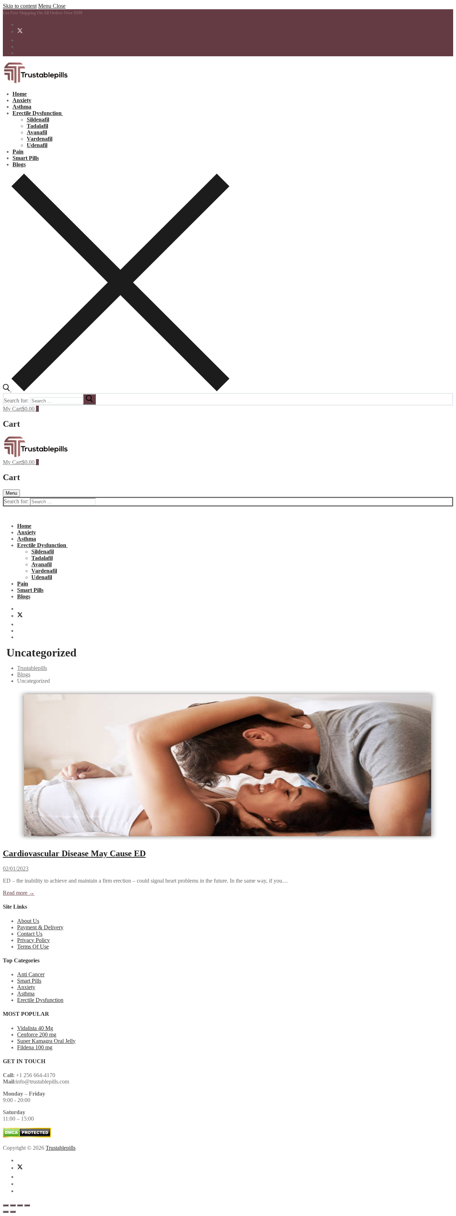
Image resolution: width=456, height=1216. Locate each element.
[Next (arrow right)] (13, 1212)
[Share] (20, 1205)
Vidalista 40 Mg (35, 1028)
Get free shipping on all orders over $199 (42, 12)
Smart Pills (29, 981)
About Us (28, 921)
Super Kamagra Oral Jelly (46, 1041)
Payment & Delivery (40, 927)
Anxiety (26, 987)
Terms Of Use (33, 947)
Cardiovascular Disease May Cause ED (74, 853)
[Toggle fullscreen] (13, 1205)
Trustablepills (61, 1148)
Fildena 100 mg (34, 1047)
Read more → (19, 893)
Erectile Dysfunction (40, 1000)
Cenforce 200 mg (36, 1034)
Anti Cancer (31, 974)
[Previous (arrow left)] (6, 1212)
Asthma (26, 994)
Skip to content (20, 6)
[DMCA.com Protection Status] (27, 1136)
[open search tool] (116, 389)
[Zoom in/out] (6, 1205)
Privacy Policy (33, 940)
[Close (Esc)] (27, 1205)
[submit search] (89, 399)
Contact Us (29, 934)
